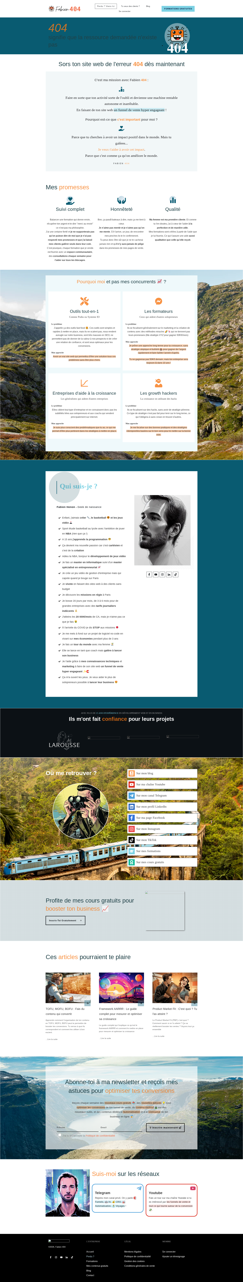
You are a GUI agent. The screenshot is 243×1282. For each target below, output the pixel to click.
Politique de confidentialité (100, 1135)
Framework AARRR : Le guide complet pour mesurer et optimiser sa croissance (120, 1014)
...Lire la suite (52, 1039)
